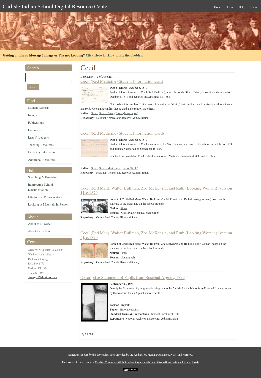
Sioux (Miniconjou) (127, 113)
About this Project (39, 224)
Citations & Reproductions (45, 197)
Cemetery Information (42, 152)
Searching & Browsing (42, 177)
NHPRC (187, 354)
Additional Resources (42, 159)
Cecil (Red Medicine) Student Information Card (121, 81)
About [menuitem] (229, 7)
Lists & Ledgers (38, 137)
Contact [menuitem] (254, 7)
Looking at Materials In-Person (48, 204)
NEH (173, 354)
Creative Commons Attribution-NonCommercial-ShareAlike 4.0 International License (143, 362)
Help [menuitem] (241, 7)
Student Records (38, 107)
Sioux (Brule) (107, 113)
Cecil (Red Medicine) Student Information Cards (122, 133)
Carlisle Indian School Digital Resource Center (56, 6)
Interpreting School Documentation (40, 187)
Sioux (94, 113)
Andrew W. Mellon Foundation (151, 354)
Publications (36, 122)
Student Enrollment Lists (165, 314)
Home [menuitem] (217, 7)
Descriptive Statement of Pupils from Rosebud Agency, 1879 (132, 277)
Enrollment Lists (129, 309)
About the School (39, 231)
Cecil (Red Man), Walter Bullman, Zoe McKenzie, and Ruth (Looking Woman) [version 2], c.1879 (156, 235)
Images (32, 115)
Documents (35, 130)
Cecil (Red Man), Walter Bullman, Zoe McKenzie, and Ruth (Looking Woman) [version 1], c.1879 (156, 190)
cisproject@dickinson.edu (42, 277)
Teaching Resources (41, 144)
